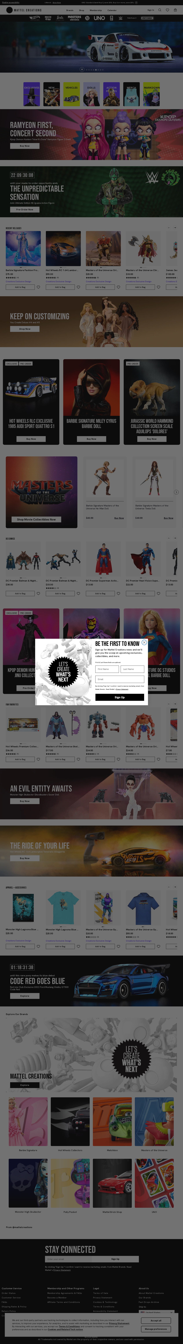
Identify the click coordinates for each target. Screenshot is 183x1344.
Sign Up (120, 697)
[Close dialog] (144, 642)
